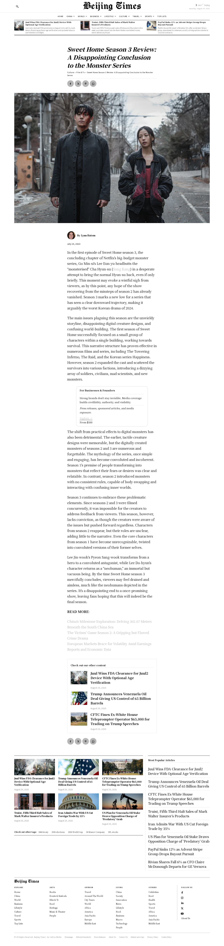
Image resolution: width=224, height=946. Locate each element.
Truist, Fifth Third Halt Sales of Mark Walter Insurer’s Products (113, 23)
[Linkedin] (182, 903)
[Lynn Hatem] (72, 235)
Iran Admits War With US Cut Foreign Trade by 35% (75, 814)
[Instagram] (182, 898)
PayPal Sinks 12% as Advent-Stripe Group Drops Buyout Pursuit (182, 23)
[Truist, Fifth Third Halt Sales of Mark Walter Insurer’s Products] (85, 25)
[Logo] (112, 6)
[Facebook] (70, 83)
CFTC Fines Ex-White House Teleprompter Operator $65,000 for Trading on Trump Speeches (120, 719)
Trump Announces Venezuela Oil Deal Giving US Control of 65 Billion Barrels (121, 698)
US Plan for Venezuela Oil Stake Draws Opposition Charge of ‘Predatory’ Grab (121, 816)
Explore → (86, 418)
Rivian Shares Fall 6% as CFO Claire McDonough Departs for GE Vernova (177, 864)
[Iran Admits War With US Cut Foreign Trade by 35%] (78, 801)
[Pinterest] (85, 83)
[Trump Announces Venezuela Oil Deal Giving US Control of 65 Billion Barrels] (79, 698)
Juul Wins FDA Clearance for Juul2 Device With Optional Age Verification (48, 23)
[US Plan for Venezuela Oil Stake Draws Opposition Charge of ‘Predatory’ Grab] (122, 801)
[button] (17, 6)
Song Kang (121, 269)
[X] (78, 83)
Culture (70, 72)
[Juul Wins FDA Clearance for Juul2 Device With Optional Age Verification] (19, 25)
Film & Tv (80, 72)
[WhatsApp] (93, 83)
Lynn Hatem (88, 235)
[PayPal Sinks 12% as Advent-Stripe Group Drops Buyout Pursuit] (151, 25)
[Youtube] (182, 913)
